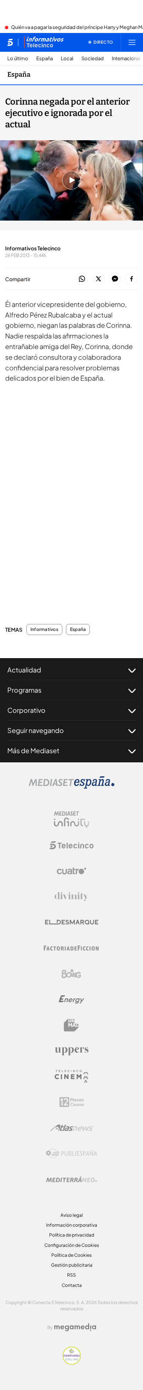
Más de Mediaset (33, 750)
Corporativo (26, 710)
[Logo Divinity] (71, 897)
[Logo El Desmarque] (71, 922)
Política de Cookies (71, 1255)
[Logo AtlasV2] (71, 1127)
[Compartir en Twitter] (98, 279)
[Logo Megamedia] (75, 1327)
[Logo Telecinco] (72, 845)
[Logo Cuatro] (71, 871)
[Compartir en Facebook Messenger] (115, 279)
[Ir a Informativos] (43, 42)
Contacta (72, 1285)
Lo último (17, 58)
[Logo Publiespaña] (71, 1153)
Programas (24, 690)
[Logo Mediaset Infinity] (71, 819)
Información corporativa (71, 1225)
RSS (71, 1275)
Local (67, 58)
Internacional (126, 58)
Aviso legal (71, 1215)
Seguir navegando (35, 730)
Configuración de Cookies (71, 1245)
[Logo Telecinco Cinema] (71, 1076)
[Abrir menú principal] (132, 42)
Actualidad (24, 669)
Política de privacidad (71, 1235)
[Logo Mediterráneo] (71, 1179)
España (44, 58)
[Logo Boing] (71, 974)
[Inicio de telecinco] (10, 42)
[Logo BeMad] (71, 1025)
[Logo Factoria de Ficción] (71, 948)
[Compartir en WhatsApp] (82, 279)
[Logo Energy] (71, 999)
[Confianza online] (72, 1362)
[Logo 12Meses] (71, 1102)
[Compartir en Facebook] (131, 279)
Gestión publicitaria (71, 1265)
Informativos (44, 629)
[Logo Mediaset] (71, 787)
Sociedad (92, 58)
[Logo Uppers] (71, 1051)
